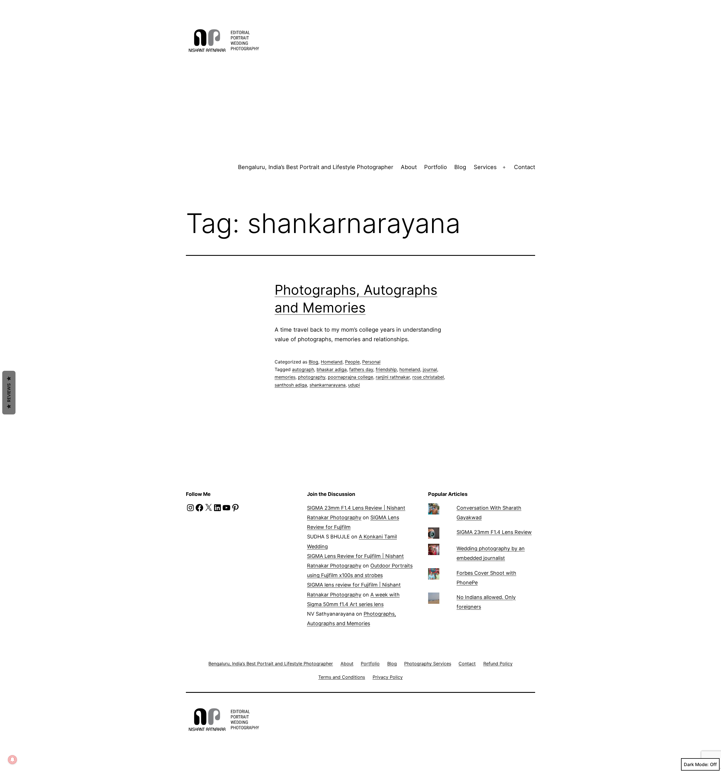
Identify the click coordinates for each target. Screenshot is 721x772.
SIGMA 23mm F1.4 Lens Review (494, 532)
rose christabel (428, 377)
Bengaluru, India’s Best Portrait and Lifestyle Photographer (315, 167)
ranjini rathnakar (393, 377)
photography (311, 377)
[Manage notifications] (12, 759)
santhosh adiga (291, 385)
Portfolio (435, 167)
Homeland (331, 362)
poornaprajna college (350, 377)
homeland (409, 369)
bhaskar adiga (332, 369)
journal (430, 369)
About (409, 167)
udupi (354, 385)
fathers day (361, 369)
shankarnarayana (328, 385)
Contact (524, 167)
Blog (460, 167)
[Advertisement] (360, 109)
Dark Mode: (696, 764)
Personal (371, 362)
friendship (386, 369)
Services (485, 167)
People (352, 362)
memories (285, 377)
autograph (303, 369)
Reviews (9, 392)
